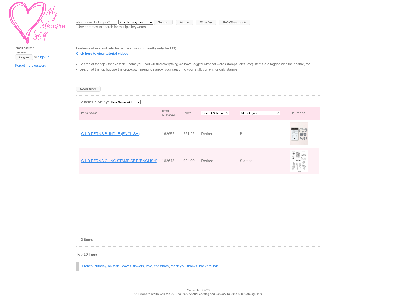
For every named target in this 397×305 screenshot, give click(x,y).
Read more (88, 89)
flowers (138, 266)
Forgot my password (30, 65)
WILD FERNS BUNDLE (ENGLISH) (110, 134)
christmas (161, 266)
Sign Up (206, 22)
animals (114, 266)
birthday (100, 266)
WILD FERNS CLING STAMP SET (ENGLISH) (119, 161)
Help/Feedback (234, 22)
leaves (126, 266)
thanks (192, 266)
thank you (178, 266)
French (87, 266)
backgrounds (209, 266)
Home (184, 22)
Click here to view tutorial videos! (103, 53)
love (149, 266)
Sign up (43, 57)
